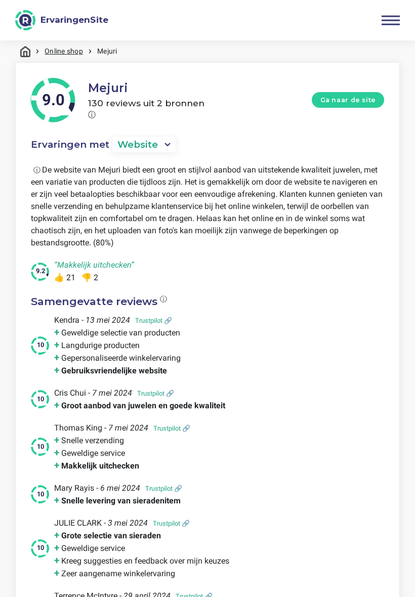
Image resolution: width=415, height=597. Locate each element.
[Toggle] (391, 20)
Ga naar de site (348, 100)
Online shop (64, 51)
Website (137, 144)
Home (25, 51)
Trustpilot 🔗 (153, 320)
